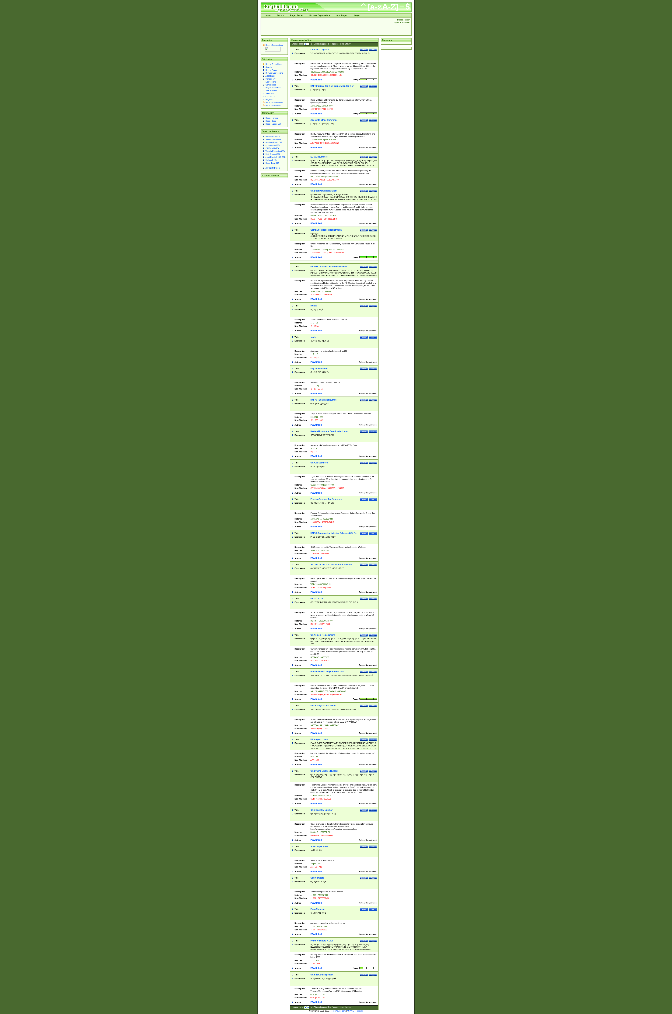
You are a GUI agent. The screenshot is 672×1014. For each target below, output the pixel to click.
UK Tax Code (316, 598)
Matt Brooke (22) (272, 154)
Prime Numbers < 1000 (321, 941)
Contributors (270, 85)
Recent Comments (273, 105)
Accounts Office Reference (324, 120)
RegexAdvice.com (338, 1011)
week (313, 337)
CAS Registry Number (321, 810)
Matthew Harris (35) (273, 142)
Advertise (269, 94)
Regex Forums (271, 118)
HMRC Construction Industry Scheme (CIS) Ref (333, 533)
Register (269, 99)
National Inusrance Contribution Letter (329, 431)
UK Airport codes (319, 739)
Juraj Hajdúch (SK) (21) (275, 157)
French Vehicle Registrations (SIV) (327, 671)
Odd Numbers (317, 878)
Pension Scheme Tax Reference (326, 499)
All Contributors (272, 168)
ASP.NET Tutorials (355, 1011)
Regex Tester (296, 15)
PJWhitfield (316, 79)
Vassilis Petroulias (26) (275, 151)
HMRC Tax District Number (323, 400)
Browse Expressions (319, 15)
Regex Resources (273, 88)
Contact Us (270, 96)
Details (363, 50)
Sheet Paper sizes (319, 846)
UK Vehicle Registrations (322, 635)
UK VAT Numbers (319, 463)
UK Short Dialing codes (322, 975)
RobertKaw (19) (272, 163)
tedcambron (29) (272, 145)
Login (356, 15)
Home (268, 15)
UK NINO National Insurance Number (328, 266)
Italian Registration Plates (323, 705)
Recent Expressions (274, 45)
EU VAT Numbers (319, 157)
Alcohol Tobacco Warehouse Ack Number (331, 564)
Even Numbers (317, 909)
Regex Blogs (270, 121)
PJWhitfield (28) (272, 148)
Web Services (271, 91)
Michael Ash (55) (272, 136)
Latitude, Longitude (319, 49)
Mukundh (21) (271, 160)
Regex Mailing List (273, 124)
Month (313, 306)
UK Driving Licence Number (324, 771)
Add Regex (341, 15)
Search (280, 15)
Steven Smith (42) (273, 139)
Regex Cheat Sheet (273, 64)
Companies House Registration (326, 230)
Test (372, 50)
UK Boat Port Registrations (324, 191)
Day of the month (318, 368)
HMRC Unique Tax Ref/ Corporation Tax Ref (332, 86)
